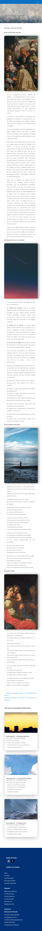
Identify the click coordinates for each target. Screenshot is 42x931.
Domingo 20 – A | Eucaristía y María (18, 778)
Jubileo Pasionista (9, 922)
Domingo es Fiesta (9, 880)
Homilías (6, 875)
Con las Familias (9, 899)
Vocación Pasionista (10, 883)
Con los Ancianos (9, 894)
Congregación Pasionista (11, 925)
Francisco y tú (8, 901)
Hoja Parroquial (8, 878)
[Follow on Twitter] (12, 861)
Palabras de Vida (9, 904)
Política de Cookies (13, 867)
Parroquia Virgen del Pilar (11, 914)
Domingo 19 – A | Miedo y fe (16, 823)
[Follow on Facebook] (8, 861)
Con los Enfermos (9, 896)
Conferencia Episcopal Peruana (13, 920)
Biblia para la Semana (10, 891)
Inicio (5, 873)
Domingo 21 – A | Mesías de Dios (17, 736)
